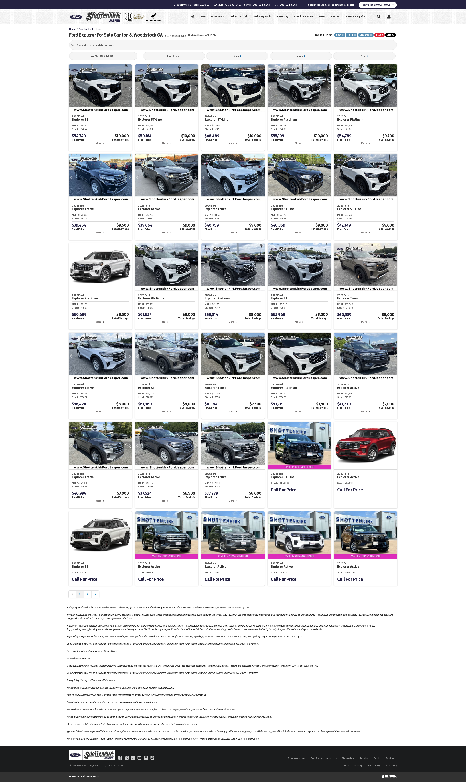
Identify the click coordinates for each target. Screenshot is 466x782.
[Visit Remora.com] (389, 777)
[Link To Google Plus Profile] (133, 757)
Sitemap (358, 765)
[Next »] (95, 594)
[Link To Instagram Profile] (146, 757)
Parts (322, 16)
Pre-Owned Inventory (324, 758)
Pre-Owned (217, 16)
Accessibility (391, 765)
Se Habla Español (356, 16)
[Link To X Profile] (127, 757)
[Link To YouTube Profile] (140, 757)
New (203, 16)
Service (363, 758)
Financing (282, 16)
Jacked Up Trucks (239, 16)
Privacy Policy (374, 765)
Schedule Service (303, 16)
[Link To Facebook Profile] (120, 757)
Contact (336, 16)
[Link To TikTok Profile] (152, 757)
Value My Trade (262, 16)
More (98, 143)
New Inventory (296, 758)
